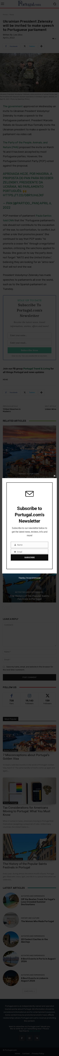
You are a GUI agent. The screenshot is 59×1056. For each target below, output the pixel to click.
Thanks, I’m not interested (29, 578)
